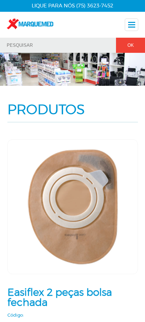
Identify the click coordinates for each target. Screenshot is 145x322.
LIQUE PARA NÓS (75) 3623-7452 (72, 5)
